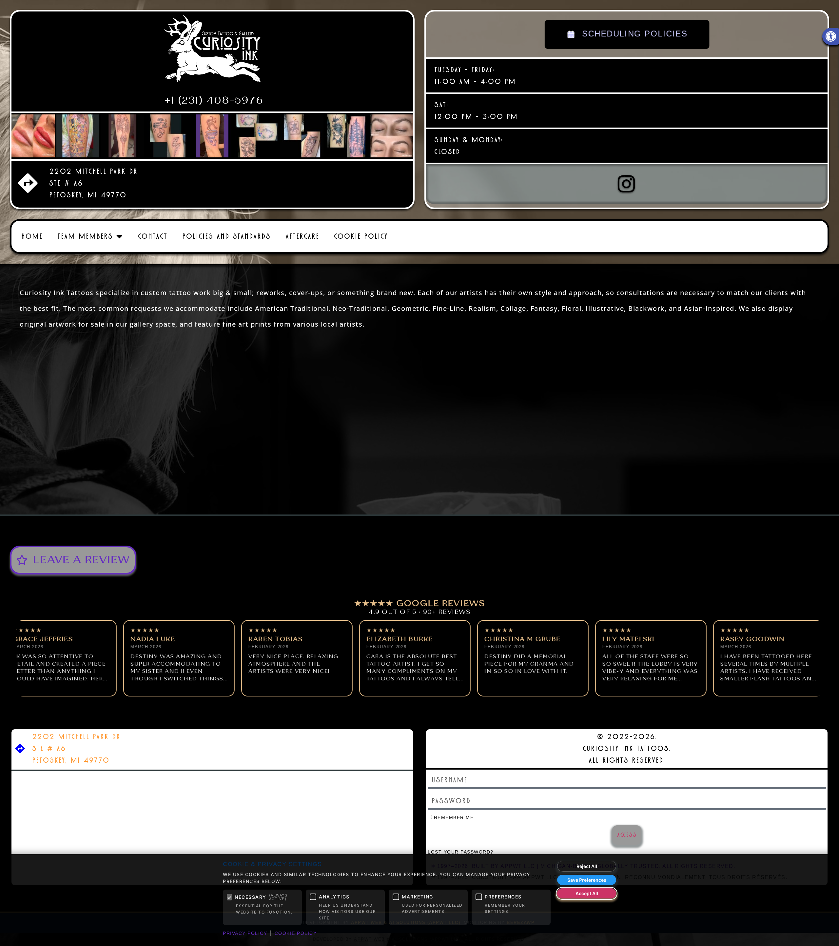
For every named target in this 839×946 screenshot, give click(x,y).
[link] (212, 51)
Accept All (587, 893)
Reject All (586, 866)
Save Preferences (586, 880)
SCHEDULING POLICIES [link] (633, 33)
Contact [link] (152, 236)
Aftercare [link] (302, 236)
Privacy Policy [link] (245, 933)
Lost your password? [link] (461, 852)
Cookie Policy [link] (361, 236)
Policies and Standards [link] (226, 236)
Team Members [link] (85, 236)
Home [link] (32, 236)
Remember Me (453, 817)
